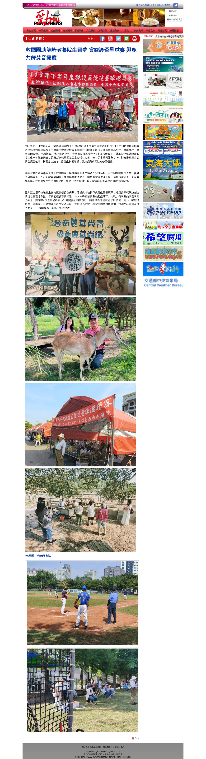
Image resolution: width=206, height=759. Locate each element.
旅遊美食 (114, 30)
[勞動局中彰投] (163, 155)
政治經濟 (43, 30)
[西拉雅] (163, 105)
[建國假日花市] (163, 260)
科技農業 (138, 30)
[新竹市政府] (163, 139)
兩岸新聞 (162, 30)
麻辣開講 (174, 30)
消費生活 (102, 30)
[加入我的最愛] (142, 5)
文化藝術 (90, 30)
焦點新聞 (31, 30)
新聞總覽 (173, 11)
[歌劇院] (163, 88)
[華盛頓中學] (163, 218)
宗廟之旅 (150, 30)
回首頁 (153, 5)
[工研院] (163, 71)
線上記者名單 (164, 5)
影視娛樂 (79, 30)
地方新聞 (67, 30)
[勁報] (47, 26)
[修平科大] (163, 201)
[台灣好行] (163, 274)
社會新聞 (55, 30)
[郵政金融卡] (163, 230)
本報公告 (173, 15)
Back (136, 738)
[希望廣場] (163, 244)
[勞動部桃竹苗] (163, 122)
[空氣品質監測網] (163, 288)
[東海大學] (163, 178)
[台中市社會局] (163, 54)
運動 (126, 30)
